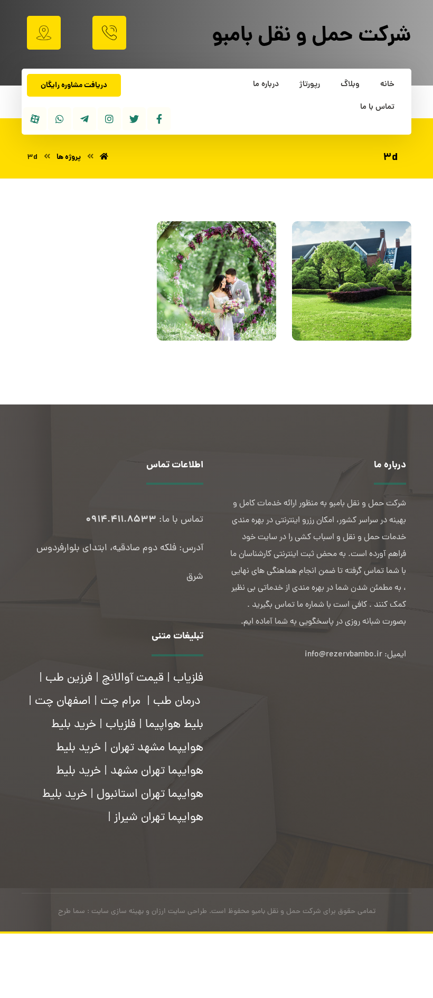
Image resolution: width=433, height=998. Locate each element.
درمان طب (176, 702)
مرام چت (120, 702)
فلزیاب (188, 679)
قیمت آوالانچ (133, 679)
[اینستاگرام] (109, 118)
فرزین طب (68, 679)
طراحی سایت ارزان (179, 911)
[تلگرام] (84, 118)
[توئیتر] (134, 118)
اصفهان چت (63, 702)
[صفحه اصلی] (104, 157)
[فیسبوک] (159, 118)
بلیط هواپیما (174, 725)
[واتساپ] (59, 118)
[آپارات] (34, 118)
